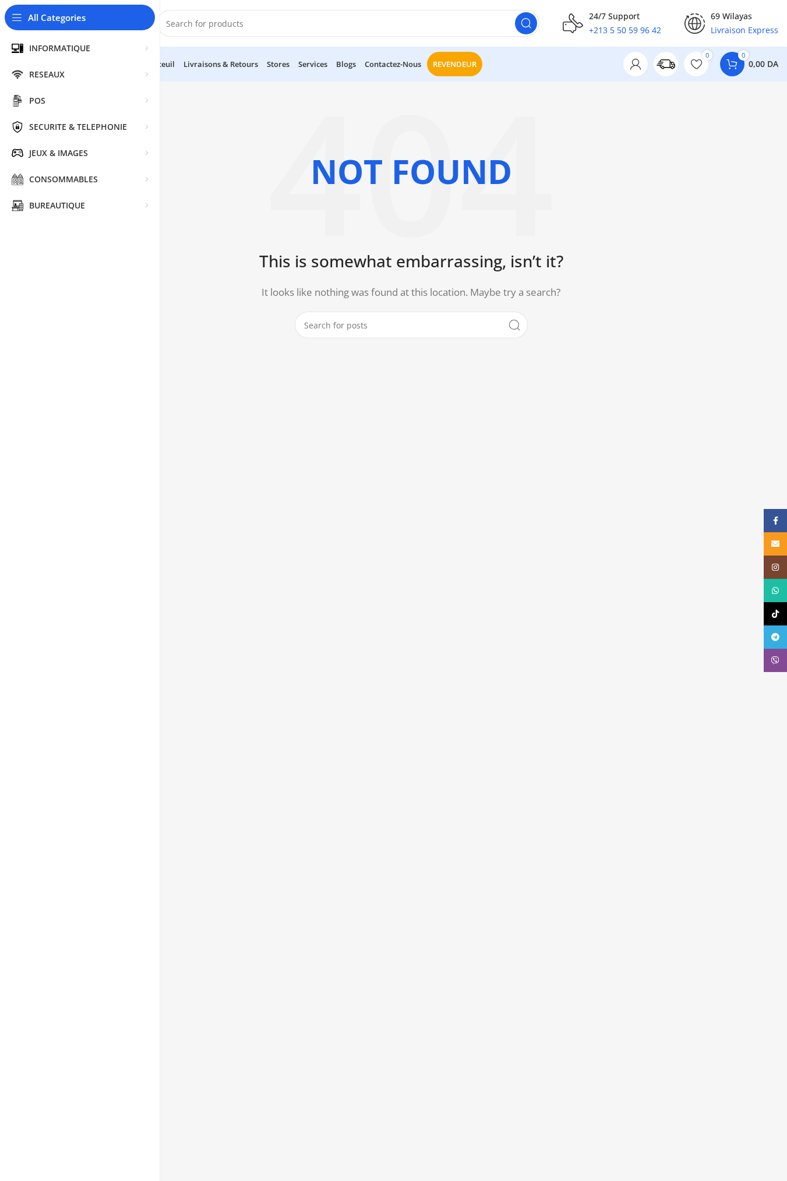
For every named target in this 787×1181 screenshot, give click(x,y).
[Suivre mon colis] (666, 64)
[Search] (526, 23)
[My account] (635, 64)
